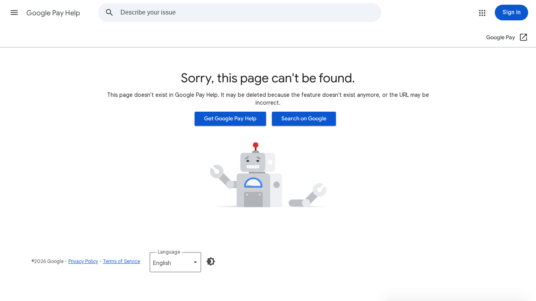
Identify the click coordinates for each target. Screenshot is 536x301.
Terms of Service (121, 261)
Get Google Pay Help (230, 118)
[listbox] (175, 262)
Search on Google (303, 118)
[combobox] (250, 13)
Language (169, 252)
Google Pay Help (53, 13)
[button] (14, 12)
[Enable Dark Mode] (210, 261)
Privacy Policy (83, 261)
